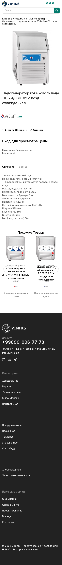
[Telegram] (15, 359)
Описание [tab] (8, 166)
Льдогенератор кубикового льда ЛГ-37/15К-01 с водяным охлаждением (15, 273)
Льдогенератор (37, 18)
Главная (6, 18)
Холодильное (20, 18)
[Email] (9, 359)
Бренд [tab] (23, 166)
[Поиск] (57, 10)
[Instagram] (3, 359)
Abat (12, 153)
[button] (47, 4)
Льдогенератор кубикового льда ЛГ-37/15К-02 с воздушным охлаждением (46, 273)
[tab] (8, 167)
